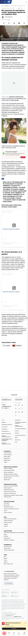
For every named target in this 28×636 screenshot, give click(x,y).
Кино (5, 517)
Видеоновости (7, 458)
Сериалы (6, 526)
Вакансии (17, 433)
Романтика (7, 5)
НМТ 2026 (6, 536)
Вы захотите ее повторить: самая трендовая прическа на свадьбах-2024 (18, 5)
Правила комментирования (19, 426)
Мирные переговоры (8, 472)
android (6, 592)
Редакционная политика (7, 424)
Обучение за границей (9, 540)
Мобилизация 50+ (8, 487)
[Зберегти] (24, 23)
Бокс (5, 556)
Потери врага (7, 479)
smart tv (6, 596)
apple (15, 592)
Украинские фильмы (8, 520)
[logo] (8, 2)
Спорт (5, 554)
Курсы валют (7, 505)
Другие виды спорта (8, 563)
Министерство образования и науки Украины (14, 532)
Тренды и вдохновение (9, 550)
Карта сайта (17, 439)
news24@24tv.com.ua (6, 399)
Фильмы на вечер (8, 522)
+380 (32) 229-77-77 (10, 615)
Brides (8, 19)
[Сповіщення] (26, 2)
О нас (3, 420)
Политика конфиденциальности (6, 436)
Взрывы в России (8, 477)
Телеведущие (4, 429)
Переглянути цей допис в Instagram (11, 229)
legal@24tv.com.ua (17, 616)
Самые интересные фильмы (10, 518)
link (15, 405)
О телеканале (4, 426)
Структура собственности (20, 435)
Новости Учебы (8, 530)
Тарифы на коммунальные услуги (11, 508)
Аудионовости (7, 460)
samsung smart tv (15, 596)
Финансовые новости (9, 506)
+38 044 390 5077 (18, 399)
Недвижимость (8, 544)
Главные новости (8, 452)
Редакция (4, 422)
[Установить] (14, 626)
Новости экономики (9, 501)
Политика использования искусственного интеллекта (7, 440)
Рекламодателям (5, 431)
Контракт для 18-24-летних (10, 491)
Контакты (17, 430)
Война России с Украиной (10, 466)
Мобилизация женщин (9, 489)
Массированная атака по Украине (11, 476)
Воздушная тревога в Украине (10, 474)
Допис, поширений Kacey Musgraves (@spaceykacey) (15, 310)
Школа (5, 534)
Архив (16, 437)
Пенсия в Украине (8, 512)
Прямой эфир (7, 456)
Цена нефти (6, 503)
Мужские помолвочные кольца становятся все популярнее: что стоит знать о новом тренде (14, 98)
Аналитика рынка (8, 546)
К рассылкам (8, 583)
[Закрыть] (25, 623)
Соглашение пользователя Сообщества (20, 423)
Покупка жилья (7, 548)
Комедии (6, 524)
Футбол (5, 558)
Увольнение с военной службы (11, 486)
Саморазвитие (7, 538)
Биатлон (6, 562)
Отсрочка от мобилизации (10, 493)
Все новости (7, 451)
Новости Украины (8, 454)
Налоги (5, 510)
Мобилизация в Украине (10, 484)
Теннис (5, 560)
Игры (16, 442)
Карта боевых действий (9, 470)
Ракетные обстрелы (8, 468)
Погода (5, 462)
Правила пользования (6, 433)
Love (3, 5)
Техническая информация (20, 428)
